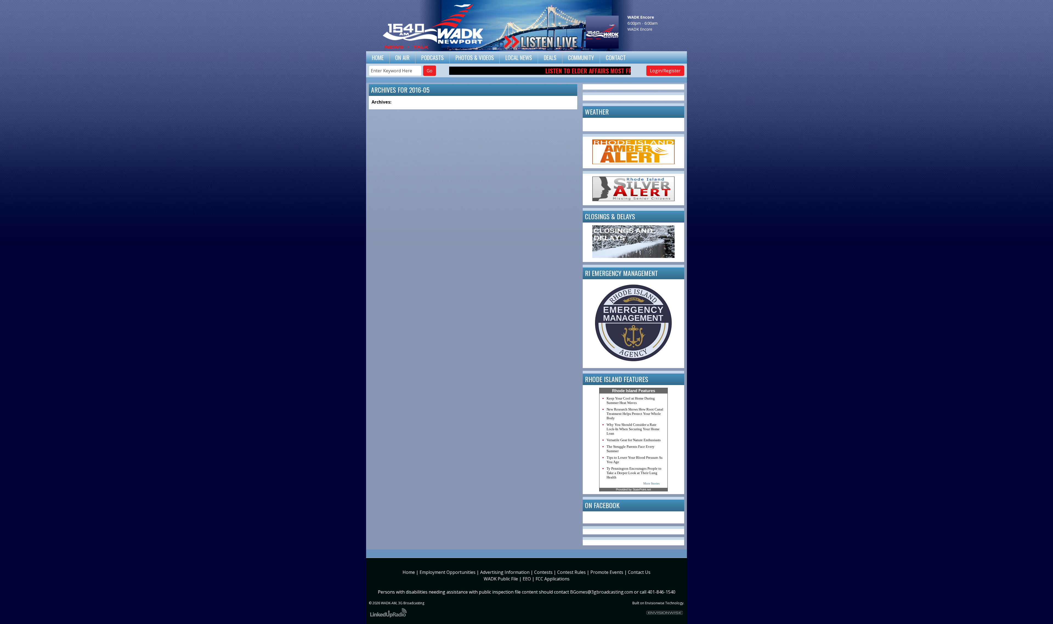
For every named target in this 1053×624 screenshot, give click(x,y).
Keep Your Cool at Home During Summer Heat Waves (631, 400)
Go (429, 71)
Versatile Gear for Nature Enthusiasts (634, 440)
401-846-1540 (661, 592)
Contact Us (639, 572)
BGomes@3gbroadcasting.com (601, 592)
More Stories (651, 483)
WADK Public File (501, 579)
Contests (543, 572)
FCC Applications (553, 579)
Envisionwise (654, 603)
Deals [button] (550, 57)
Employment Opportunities (447, 572)
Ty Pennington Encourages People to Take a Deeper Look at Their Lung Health (634, 472)
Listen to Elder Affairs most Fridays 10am (575, 70)
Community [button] (581, 57)
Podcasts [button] (432, 57)
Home (378, 57)
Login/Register (665, 71)
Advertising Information (505, 572)
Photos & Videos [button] (474, 57)
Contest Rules (571, 572)
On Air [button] (402, 57)
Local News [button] (518, 57)
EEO (527, 579)
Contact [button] (616, 57)
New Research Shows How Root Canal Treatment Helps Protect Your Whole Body (635, 413)
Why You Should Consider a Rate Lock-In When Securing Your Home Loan (633, 429)
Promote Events (606, 572)
